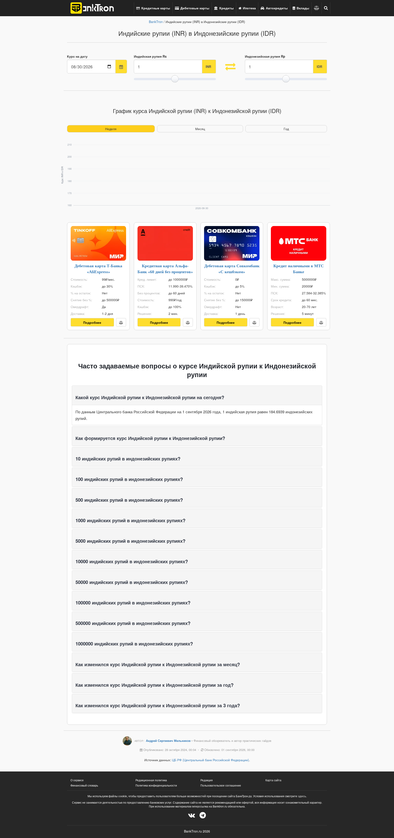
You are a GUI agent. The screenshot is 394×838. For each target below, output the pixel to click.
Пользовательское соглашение (220, 785)
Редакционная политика (151, 780)
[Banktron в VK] (191, 815)
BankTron (156, 21)
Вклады (302, 8)
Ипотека (249, 8)
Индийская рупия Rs (150, 56)
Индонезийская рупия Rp (265, 56)
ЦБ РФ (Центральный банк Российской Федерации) (210, 760)
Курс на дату (77, 56)
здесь (302, 796)
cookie (122, 796)
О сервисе (77, 780)
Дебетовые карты (194, 8)
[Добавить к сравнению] (121, 322)
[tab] (197, 395)
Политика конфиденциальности (156, 785)
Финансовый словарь (84, 785)
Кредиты (226, 8)
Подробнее (92, 322)
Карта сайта (273, 780)
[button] (326, 8)
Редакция (206, 780)
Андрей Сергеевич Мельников (169, 740)
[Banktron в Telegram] (203, 815)
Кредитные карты (155, 8)
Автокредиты (276, 8)
